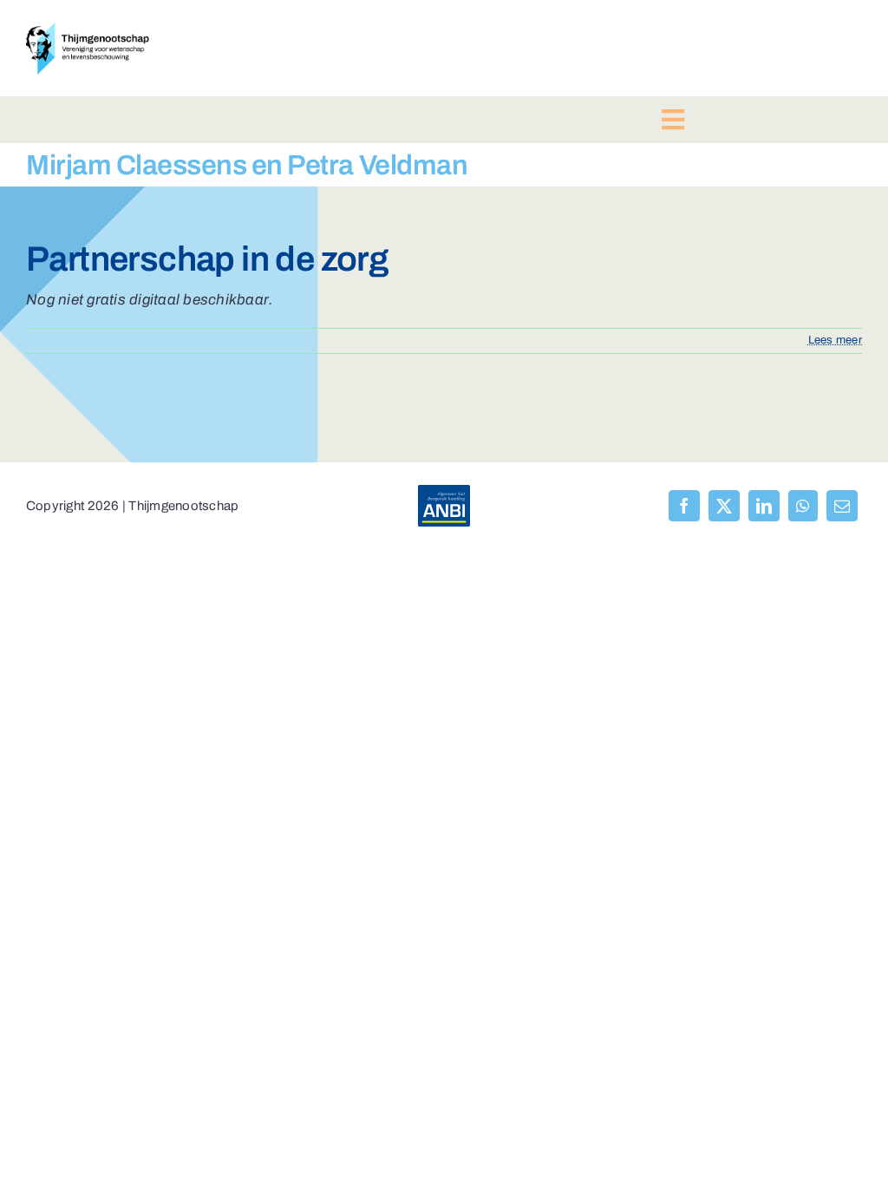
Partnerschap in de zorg (207, 259)
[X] (724, 506)
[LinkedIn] (764, 506)
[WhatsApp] (802, 506)
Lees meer (835, 340)
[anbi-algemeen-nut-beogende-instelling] (444, 492)
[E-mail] (842, 506)
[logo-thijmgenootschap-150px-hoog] (87, 30)
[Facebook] (684, 506)
